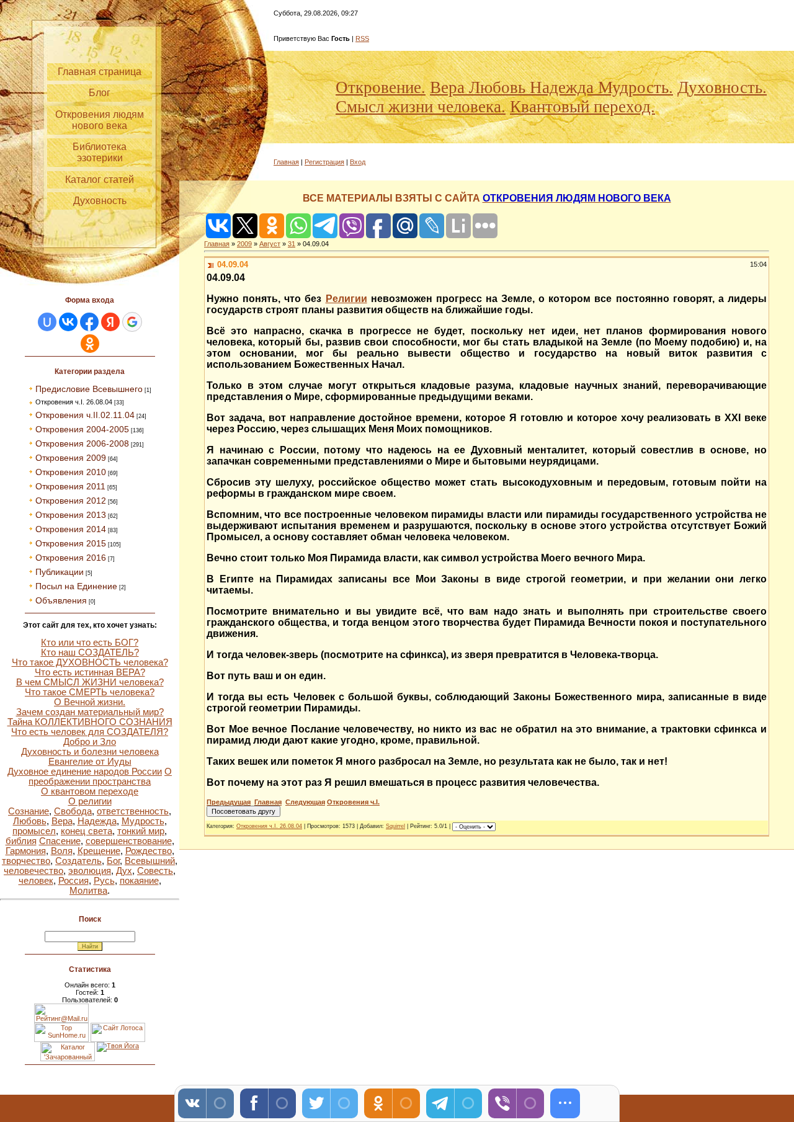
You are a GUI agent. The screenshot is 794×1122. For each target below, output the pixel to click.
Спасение (60, 841)
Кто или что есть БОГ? (89, 643)
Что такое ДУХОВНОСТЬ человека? (90, 662)
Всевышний (150, 861)
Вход (357, 162)
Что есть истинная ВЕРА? (90, 672)
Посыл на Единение (76, 586)
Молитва (88, 891)
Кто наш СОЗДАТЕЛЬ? (90, 652)
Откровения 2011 (70, 486)
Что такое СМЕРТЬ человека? (89, 692)
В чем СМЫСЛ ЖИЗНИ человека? (90, 682)
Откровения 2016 (70, 558)
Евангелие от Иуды (90, 762)
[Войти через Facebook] (89, 322)
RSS (362, 38)
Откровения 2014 (70, 529)
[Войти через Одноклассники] (90, 343)
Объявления (61, 600)
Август (269, 243)
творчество (26, 861)
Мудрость (143, 821)
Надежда (97, 821)
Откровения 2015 (70, 543)
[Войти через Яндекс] (110, 322)
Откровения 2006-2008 (82, 443)
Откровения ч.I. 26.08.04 (73, 402)
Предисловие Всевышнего (89, 389)
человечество (33, 871)
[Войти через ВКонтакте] (68, 322)
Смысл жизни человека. (421, 106)
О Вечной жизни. (89, 702)
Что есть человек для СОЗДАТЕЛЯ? (89, 732)
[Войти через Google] (132, 322)
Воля (62, 851)
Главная (286, 162)
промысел (34, 831)
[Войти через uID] (47, 322)
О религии (90, 801)
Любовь (30, 821)
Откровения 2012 (70, 500)
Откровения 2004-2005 (82, 429)
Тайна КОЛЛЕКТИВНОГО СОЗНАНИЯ (89, 722)
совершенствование (129, 841)
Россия (73, 881)
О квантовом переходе (89, 791)
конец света (86, 831)
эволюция (89, 871)
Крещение (99, 851)
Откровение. (381, 87)
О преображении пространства (100, 776)
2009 (244, 243)
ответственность (133, 811)
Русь (104, 881)
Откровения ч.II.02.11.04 (85, 415)
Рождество (148, 851)
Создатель (78, 861)
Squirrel (395, 826)
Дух (124, 871)
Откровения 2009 (70, 458)
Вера (62, 821)
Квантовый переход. (582, 106)
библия (21, 841)
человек (36, 881)
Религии (346, 298)
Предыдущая (229, 802)
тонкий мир (140, 831)
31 (291, 243)
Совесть (155, 871)
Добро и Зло (89, 742)
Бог (113, 861)
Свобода (73, 811)
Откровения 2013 (70, 515)
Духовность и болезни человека (90, 752)
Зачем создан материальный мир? (90, 712)
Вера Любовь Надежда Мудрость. (551, 87)
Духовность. (722, 87)
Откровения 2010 (70, 472)
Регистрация (324, 162)
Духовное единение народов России (84, 772)
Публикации (59, 572)
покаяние (139, 881)
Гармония (26, 851)
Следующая (305, 802)
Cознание (28, 811)
